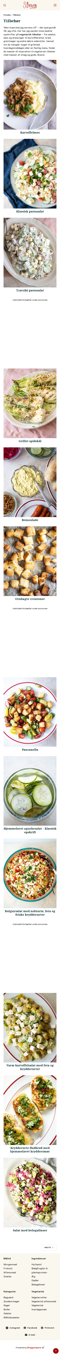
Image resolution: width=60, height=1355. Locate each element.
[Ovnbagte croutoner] (30, 561)
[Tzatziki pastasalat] (30, 252)
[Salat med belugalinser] (30, 1192)
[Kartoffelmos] (30, 95)
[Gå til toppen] (56, 1351)
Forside (7, 15)
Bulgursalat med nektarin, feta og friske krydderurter (30, 913)
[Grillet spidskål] (30, 403)
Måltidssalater (12, 1317)
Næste (47, 1247)
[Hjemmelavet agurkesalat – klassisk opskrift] (30, 791)
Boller (7, 1309)
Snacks (7, 1276)
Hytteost (37, 1264)
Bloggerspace (34, 1347)
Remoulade (30, 520)
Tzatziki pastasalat (30, 291)
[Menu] (55, 5)
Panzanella (30, 750)
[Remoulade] (30, 482)
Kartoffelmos (30, 133)
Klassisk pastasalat (30, 212)
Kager (7, 1305)
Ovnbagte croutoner (30, 599)
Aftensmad (10, 1272)
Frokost (8, 1268)
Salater (8, 1313)
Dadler (35, 1280)
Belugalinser (38, 1284)
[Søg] (5, 5)
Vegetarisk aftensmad (44, 1301)
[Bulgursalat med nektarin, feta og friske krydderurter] (30, 873)
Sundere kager (12, 1301)
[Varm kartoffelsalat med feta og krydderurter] (30, 1028)
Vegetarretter (39, 1297)
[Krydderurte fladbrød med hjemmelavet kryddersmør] (30, 1110)
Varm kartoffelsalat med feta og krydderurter (30, 1068)
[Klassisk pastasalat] (30, 173)
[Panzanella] (30, 712)
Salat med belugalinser (30, 1231)
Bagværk (9, 1297)
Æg (33, 1276)
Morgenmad (10, 1264)
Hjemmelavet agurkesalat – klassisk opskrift (30, 831)
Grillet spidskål (30, 442)
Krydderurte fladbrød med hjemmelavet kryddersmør (30, 1150)
